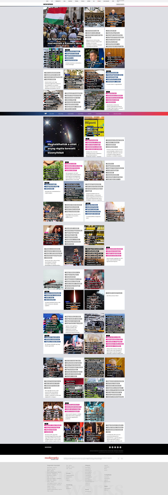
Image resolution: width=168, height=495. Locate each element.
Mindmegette (58, 1)
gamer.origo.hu (88, 472)
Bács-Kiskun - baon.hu (52, 467)
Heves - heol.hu (50, 481)
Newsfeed (70, 1)
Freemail (76, 1)
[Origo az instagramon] (115, 447)
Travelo (82, 1)
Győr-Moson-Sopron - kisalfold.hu (54, 478)
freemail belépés (120, 4)
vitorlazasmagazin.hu (89, 481)
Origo (47, 1)
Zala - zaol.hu (69, 468)
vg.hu (67, 486)
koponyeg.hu (107, 478)
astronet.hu (87, 467)
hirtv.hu (67, 478)
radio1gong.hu (107, 488)
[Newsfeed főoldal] (48, 447)
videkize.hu (87, 483)
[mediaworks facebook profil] (118, 458)
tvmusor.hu (87, 484)
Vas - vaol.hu (69, 465)
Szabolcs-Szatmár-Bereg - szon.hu (54, 489)
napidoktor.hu (88, 475)
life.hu (105, 468)
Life (52, 1)
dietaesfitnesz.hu (88, 480)
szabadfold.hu (69, 476)
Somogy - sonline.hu (51, 487)
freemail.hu (106, 476)
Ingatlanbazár (106, 1)
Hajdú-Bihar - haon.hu (51, 480)
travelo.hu (87, 478)
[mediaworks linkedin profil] (122, 458)
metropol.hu (106, 467)
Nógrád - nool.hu (50, 486)
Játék (113, 1)
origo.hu (68, 480)
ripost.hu (106, 465)
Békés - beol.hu (50, 470)
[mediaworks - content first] (51, 458)
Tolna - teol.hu (50, 491)
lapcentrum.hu (107, 481)
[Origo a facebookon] (110, 447)
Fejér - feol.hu (50, 476)
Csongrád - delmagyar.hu (52, 473)
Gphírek (88, 1)
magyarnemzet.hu (70, 475)
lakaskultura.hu (88, 470)
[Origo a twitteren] (112, 447)
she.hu (105, 470)
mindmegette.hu (88, 476)
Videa (64, 1)
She (93, 1)
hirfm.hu (106, 490)
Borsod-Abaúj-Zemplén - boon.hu (54, 472)
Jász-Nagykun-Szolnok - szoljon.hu (54, 483)
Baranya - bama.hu (51, 469)
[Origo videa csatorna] (118, 447)
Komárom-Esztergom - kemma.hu (54, 484)
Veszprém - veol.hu (70, 467)
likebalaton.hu (88, 473)
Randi (99, 1)
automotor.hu (88, 469)
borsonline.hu (88, 491)
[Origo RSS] (120, 447)
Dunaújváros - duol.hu (51, 475)
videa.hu (106, 480)
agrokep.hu (68, 488)
